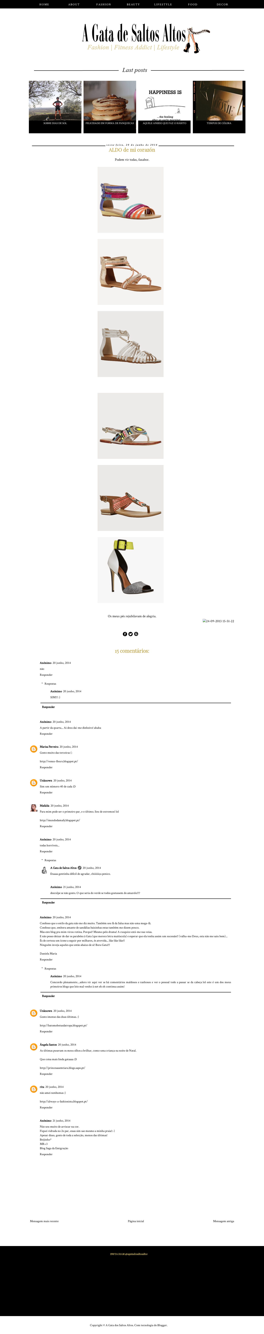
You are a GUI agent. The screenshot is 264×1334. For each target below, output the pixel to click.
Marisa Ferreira (49, 747)
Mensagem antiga (223, 1221)
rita (42, 1087)
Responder (46, 675)
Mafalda (44, 806)
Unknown (46, 780)
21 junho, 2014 (72, 887)
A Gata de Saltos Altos (63, 868)
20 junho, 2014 (62, 663)
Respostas (50, 684)
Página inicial (136, 1221)
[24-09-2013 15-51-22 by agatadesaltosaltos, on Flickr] (220, 621)
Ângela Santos (48, 1045)
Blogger (162, 1325)
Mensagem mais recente (44, 1221)
